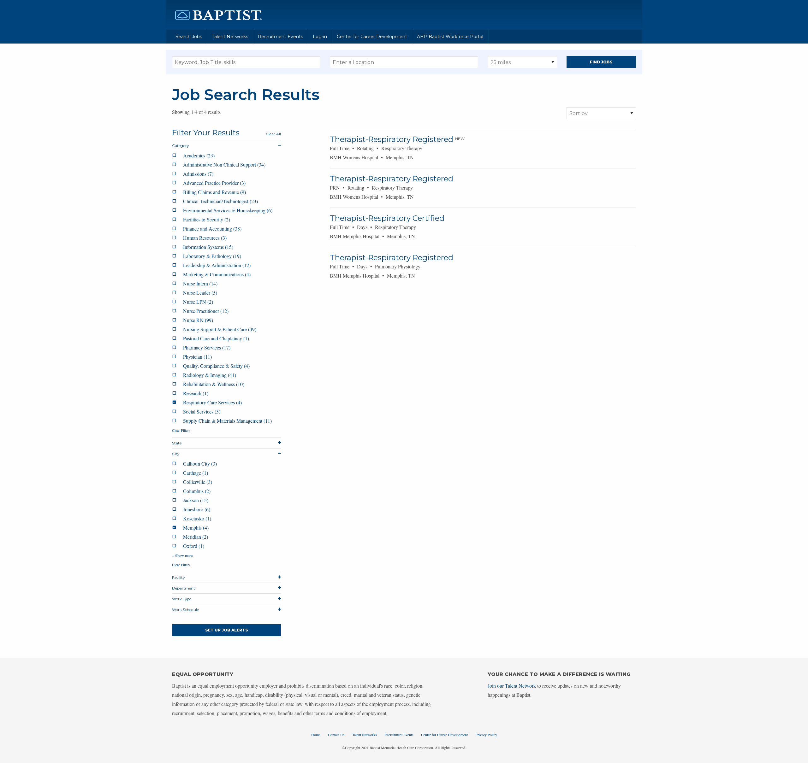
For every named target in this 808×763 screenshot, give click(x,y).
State (176, 443)
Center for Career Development (372, 36)
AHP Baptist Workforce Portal (450, 36)
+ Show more (182, 555)
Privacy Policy (486, 734)
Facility (178, 577)
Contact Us (336, 734)
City (176, 454)
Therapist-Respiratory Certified (387, 218)
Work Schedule (185, 609)
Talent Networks (230, 36)
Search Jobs (188, 36)
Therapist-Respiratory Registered (391, 139)
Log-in (320, 36)
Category (180, 146)
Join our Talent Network (512, 685)
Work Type (182, 599)
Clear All (273, 134)
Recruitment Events (280, 36)
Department (183, 588)
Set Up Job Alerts (226, 630)
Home (315, 734)
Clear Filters (181, 430)
